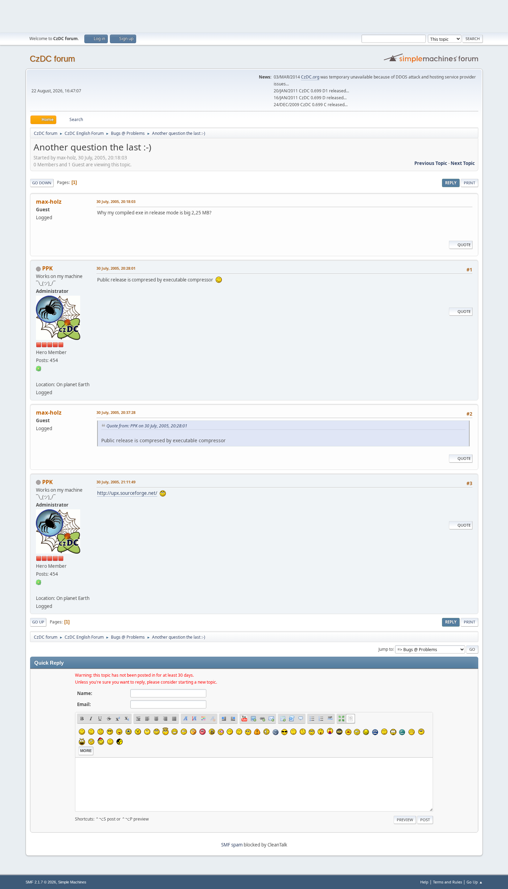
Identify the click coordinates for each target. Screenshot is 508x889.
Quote (464, 244)
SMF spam (232, 845)
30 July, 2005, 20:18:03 (115, 201)
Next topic (463, 163)
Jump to (385, 649)
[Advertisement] (254, 15)
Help (424, 882)
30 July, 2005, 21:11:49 (115, 481)
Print (469, 182)
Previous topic (430, 163)
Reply (451, 182)
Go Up (38, 621)
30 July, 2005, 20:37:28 (115, 412)
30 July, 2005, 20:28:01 (115, 268)
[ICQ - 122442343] (38, 368)
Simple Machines (72, 882)
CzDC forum (52, 58)
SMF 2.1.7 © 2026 (41, 882)
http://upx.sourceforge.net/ (127, 493)
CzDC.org (310, 77)
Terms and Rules (447, 882)
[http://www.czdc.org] (38, 376)
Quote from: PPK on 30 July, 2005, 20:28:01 (146, 426)
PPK (47, 268)
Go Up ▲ (475, 882)
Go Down (41, 182)
